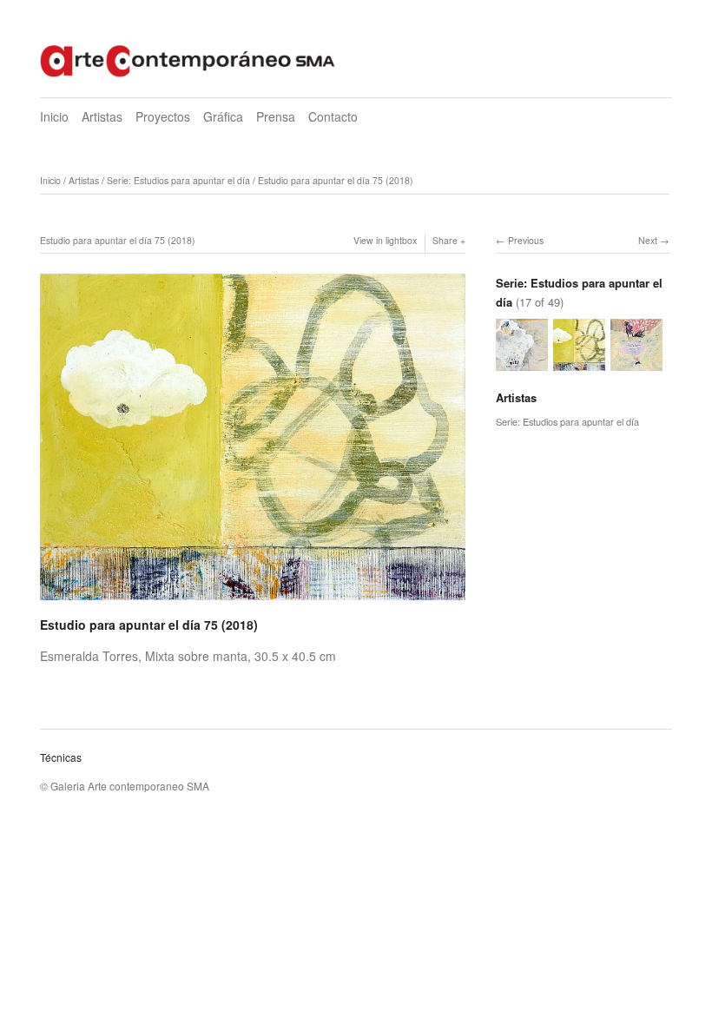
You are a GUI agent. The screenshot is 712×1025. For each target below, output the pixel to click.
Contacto (333, 116)
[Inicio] (187, 58)
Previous (526, 240)
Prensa (275, 116)
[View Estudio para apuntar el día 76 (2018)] (522, 362)
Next (647, 240)
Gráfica (223, 116)
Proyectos (162, 116)
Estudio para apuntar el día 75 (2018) (335, 180)
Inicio (54, 116)
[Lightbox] (252, 602)
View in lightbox (385, 240)
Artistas (102, 116)
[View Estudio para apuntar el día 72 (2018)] (636, 362)
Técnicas (61, 757)
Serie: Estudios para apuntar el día (178, 180)
